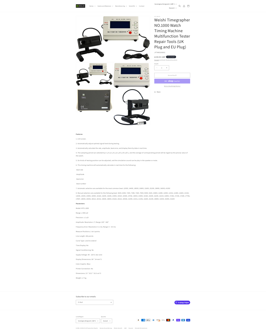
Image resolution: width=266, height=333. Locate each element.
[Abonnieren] (111, 302)
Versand (156, 60)
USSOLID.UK (83, 328)
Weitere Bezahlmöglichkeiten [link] (172, 86)
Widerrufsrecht (118, 328)
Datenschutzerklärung (106, 328)
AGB (125, 328)
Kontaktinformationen (141, 328)
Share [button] (159, 92)
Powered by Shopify (92, 328)
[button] (92, 6)
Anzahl (156, 64)
